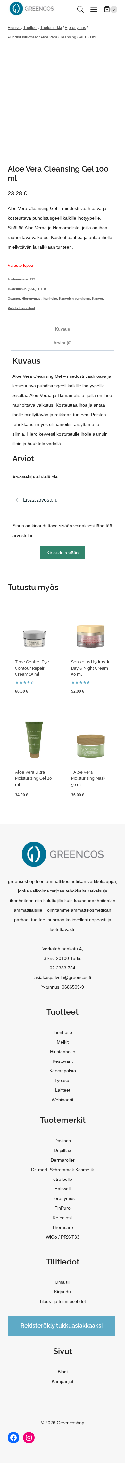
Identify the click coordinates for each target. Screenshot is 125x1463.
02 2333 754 (62, 967)
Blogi (63, 1371)
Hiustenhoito (62, 1051)
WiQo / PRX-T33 (62, 1236)
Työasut (62, 1080)
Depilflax (62, 1150)
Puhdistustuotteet (21, 308)
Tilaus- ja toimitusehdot (62, 1301)
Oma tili (62, 1282)
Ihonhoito (50, 298)
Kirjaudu (62, 1291)
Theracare (62, 1227)
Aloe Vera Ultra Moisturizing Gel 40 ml (33, 778)
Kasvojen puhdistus (74, 298)
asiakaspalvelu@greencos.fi (62, 977)
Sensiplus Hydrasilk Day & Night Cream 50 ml (90, 668)
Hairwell (62, 1188)
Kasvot (97, 298)
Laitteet (62, 1090)
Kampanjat (62, 1381)
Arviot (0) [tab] (62, 343)
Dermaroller (63, 1160)
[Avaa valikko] (94, 9)
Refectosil (62, 1217)
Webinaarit (62, 1099)
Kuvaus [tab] (62, 329)
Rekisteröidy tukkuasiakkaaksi (62, 1325)
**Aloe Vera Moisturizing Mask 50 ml (88, 778)
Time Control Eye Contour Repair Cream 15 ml (32, 668)
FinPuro (62, 1208)
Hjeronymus (31, 298)
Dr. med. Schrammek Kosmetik (62, 1169)
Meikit (63, 1041)
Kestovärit (63, 1061)
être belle (62, 1179)
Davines (62, 1140)
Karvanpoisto (62, 1070)
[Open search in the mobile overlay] (80, 9)
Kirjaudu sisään (62, 552)
